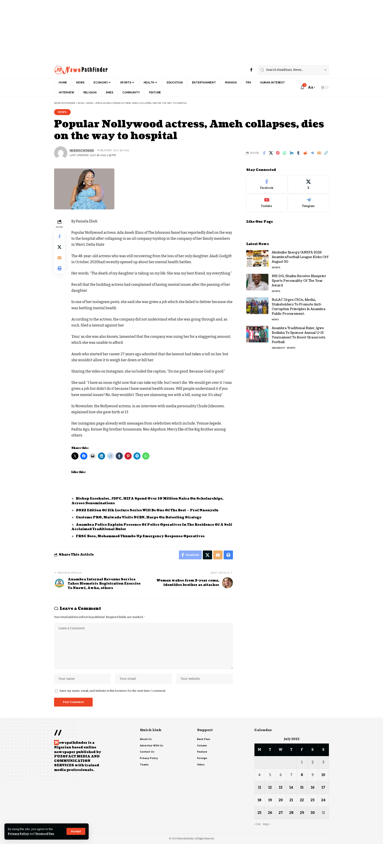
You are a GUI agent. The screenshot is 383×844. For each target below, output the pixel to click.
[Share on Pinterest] (278, 152)
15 (302, 787)
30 (313, 813)
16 (313, 787)
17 (323, 787)
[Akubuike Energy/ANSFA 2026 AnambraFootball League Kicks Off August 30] (257, 258)
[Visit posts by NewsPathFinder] (60, 153)
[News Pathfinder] (81, 70)
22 (302, 800)
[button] (75, 831)
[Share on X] (271, 152)
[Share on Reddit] (305, 152)
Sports (276, 267)
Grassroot (278, 348)
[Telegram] (308, 202)
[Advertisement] (133, 31)
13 (280, 787)
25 (260, 813)
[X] (308, 184)
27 (281, 813)
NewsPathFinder (82, 150)
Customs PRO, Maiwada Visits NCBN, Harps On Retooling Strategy (139, 517)
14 (291, 787)
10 (323, 775)
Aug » (266, 824)
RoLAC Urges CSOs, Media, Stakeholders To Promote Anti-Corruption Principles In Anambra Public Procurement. (298, 307)
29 (302, 813)
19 (270, 800)
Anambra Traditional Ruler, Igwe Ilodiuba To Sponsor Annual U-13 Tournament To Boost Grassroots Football (298, 335)
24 (323, 800)
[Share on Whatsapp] (284, 152)
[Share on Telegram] (312, 152)
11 (259, 787)
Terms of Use (44, 833)
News (62, 112)
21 (291, 800)
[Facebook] (251, 70)
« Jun (257, 824)
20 (281, 800)
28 (291, 813)
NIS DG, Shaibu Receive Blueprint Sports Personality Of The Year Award (299, 281)
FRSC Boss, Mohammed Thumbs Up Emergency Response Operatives (140, 536)
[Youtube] (266, 202)
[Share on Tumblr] (298, 152)
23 (313, 800)
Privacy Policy (18, 833)
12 (270, 787)
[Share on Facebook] (264, 152)
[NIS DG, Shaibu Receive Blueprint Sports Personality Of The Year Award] (257, 282)
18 (259, 800)
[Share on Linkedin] (291, 152)
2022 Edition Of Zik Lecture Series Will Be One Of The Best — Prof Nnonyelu (147, 510)
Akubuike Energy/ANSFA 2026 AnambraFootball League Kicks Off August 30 (300, 257)
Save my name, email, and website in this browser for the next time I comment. (113, 690)
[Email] (319, 152)
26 (270, 813)
